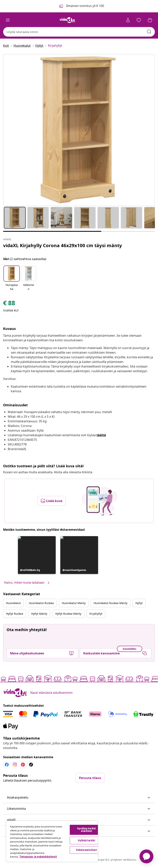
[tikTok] (31, 765)
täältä (101, 435)
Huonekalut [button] (13, 603)
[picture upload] (99, 501)
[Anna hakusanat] (149, 32)
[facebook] (7, 765)
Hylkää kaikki (86, 840)
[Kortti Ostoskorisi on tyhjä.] (150, 20)
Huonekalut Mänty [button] (74, 603)
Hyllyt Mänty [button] (39, 613)
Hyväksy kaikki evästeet (86, 830)
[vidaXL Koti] (67, 20)
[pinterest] (23, 765)
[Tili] (128, 20)
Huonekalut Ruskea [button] (41, 603)
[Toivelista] (139, 20)
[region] (52, 841)
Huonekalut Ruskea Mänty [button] (110, 603)
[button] (11, 278)
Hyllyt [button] (139, 603)
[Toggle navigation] (7, 20)
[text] (9, 304)
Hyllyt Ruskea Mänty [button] (68, 613)
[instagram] (15, 765)
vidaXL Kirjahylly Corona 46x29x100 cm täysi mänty (62, 245)
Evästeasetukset (86, 850)
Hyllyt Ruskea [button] (14, 613)
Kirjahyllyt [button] (95, 613)
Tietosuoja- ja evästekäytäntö (38, 856)
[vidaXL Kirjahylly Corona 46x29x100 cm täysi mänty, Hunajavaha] (79, 130)
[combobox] (79, 32)
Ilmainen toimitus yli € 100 (84, 6)
